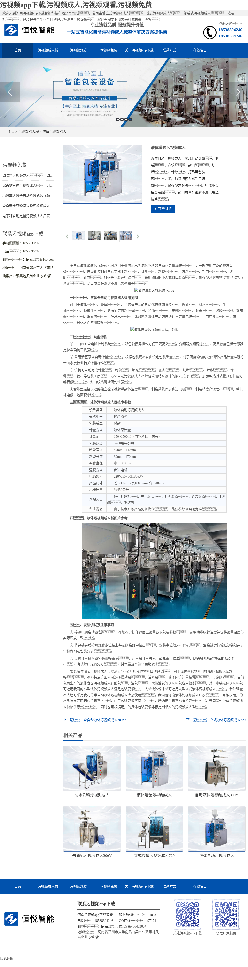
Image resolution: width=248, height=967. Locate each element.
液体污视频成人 (54, 131)
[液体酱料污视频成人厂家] (154, 290)
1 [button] (118, 119)
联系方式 (169, 50)
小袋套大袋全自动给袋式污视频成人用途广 (34, 196)
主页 (11, 131)
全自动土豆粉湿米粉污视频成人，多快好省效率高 (43, 206)
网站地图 (7, 958)
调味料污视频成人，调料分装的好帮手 (38, 175)
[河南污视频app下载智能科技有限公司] (29, 29)
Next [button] (238, 92)
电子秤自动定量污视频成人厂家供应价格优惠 (36, 216)
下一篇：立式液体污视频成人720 (216, 720)
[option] (124, 92)
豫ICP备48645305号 (133, 926)
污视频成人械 (48, 50)
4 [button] (130, 119)
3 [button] (126, 119)
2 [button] (122, 119)
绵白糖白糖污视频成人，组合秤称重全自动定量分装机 (46, 185)
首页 (17, 50)
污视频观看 (78, 50)
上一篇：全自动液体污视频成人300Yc (94, 720)
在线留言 (200, 50)
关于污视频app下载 (139, 50)
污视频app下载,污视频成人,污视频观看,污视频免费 (76, 5)
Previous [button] (10, 92)
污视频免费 (108, 50)
